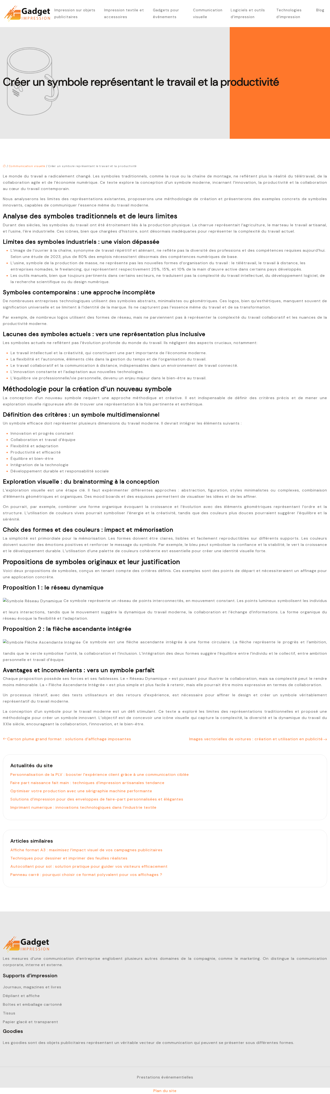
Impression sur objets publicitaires (74, 13)
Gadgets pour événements (166, 13)
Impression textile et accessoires (124, 13)
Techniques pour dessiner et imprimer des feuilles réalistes (69, 858)
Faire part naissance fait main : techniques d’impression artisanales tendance (87, 782)
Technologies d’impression (289, 13)
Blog (320, 10)
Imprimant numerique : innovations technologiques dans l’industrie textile (83, 807)
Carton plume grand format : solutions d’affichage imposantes (69, 739)
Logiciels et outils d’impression (248, 13)
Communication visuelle (207, 13)
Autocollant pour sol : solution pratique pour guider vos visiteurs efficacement (89, 866)
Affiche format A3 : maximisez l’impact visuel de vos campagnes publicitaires (86, 849)
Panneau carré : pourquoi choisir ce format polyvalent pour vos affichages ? (86, 874)
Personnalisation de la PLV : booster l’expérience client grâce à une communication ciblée (99, 774)
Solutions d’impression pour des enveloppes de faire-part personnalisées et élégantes (96, 799)
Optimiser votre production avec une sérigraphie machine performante (81, 790)
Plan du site (165, 1090)
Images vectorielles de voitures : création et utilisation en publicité (256, 739)
